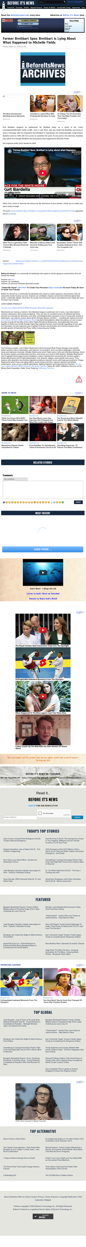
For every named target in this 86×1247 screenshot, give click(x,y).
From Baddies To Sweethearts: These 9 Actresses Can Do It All (42, 446)
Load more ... (43, 549)
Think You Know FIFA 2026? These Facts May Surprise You (14, 419)
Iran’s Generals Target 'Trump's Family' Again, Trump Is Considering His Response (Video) (63, 936)
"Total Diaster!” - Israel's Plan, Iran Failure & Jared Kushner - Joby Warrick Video (62, 917)
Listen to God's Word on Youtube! (43, 593)
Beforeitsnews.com (20, 15)
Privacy (41, 1197)
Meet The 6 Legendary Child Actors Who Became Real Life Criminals (16, 245)
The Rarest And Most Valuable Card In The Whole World (70, 419)
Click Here (22, 288)
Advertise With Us (17, 1197)
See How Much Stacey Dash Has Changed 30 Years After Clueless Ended (62, 1001)
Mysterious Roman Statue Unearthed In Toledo (13, 446)
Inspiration (76, 7)
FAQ (27, 1197)
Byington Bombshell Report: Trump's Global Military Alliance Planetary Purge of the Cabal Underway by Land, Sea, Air (21, 909)
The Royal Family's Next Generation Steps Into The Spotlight (42, 646)
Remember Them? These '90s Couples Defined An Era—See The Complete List (69, 245)
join (12, 280)
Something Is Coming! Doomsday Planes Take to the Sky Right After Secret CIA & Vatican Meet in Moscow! (64, 862)
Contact (33, 1197)
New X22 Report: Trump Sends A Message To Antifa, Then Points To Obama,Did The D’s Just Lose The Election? (64, 926)
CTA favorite (34, 250)
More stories (33, 28)
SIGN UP (32, 805)
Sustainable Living (63, 7)
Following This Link (46, 368)
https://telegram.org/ (31, 778)
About (6, 1197)
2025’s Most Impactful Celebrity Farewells (30, 1121)
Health (26, 7)
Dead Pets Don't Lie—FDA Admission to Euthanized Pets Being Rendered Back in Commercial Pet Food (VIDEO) (19, 945)
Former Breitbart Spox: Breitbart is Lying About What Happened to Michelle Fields (42, 211)
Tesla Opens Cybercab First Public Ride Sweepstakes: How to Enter (61, 1168)
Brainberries (7, 250)
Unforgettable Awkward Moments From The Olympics (39, 679)
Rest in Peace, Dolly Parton (14, 1139)
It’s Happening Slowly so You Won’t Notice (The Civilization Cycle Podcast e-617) (64, 1140)
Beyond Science (36, 7)
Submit (77, 817)
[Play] (43, 572)
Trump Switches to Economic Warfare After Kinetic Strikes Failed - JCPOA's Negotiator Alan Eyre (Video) (64, 1050)
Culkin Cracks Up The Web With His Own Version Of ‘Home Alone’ (41, 747)
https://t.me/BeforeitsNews (70, 778)
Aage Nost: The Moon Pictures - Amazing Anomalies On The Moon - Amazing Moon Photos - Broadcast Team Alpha (62, 952)
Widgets (47, 1200)
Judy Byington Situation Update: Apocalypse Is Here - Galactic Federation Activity (21, 872)
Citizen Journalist (55, 288)
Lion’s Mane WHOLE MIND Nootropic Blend (18, 320)
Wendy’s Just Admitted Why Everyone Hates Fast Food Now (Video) (63, 908)
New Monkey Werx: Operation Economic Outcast (64, 943)
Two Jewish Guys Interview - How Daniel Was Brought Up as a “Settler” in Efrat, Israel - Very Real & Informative (21, 1149)
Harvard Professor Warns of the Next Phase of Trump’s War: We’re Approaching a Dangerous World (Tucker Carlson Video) (63, 1060)
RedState (12, 214)
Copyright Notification (68, 1197)
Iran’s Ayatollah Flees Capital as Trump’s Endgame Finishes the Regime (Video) (61, 1070)
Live (83, 7)
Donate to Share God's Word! (43, 598)
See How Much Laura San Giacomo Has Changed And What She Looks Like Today (41, 420)
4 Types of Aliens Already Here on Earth (19, 1158)
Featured (10, 7)
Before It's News (20, 3)
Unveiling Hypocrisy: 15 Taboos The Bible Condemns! (69, 446)
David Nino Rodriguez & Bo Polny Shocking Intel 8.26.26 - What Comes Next (63, 880)
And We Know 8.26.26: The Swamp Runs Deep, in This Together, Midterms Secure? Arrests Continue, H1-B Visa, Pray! (64, 841)
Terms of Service (51, 1197)
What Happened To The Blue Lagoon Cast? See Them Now (40, 713)
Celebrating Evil (9, 1175)
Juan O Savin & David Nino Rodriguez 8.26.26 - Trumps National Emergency (22, 840)
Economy (19, 7)
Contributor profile (22, 28)
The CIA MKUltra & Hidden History (59, 1175)
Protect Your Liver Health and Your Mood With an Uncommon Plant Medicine (63, 1159)
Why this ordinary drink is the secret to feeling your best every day (42, 245)
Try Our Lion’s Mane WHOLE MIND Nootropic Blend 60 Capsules (27, 308)
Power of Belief (49, 7)
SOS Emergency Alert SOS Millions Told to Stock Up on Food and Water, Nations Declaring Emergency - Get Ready (64, 851)
